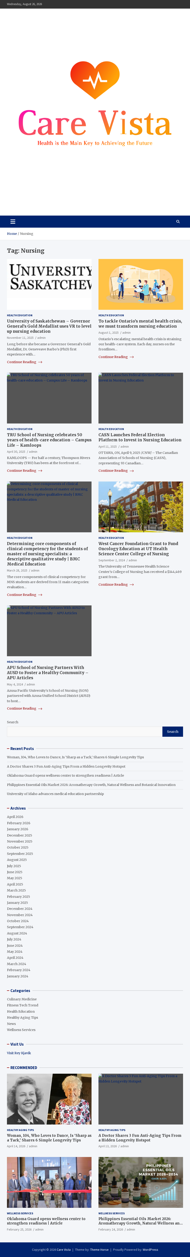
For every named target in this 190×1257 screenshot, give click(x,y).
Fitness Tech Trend (22, 1005)
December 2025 (19, 835)
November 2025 (19, 841)
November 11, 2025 (20, 338)
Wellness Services (21, 1030)
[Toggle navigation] (13, 222)
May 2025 (14, 878)
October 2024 (18, 921)
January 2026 (17, 829)
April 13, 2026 (107, 1146)
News (11, 1024)
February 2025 (18, 897)
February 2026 (18, 823)
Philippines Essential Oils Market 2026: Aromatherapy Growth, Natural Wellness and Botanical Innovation (91, 785)
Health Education (19, 315)
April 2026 (15, 817)
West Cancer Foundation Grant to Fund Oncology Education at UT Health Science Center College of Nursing (138, 548)
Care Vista (25, 198)
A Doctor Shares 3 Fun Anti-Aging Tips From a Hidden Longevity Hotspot (66, 766)
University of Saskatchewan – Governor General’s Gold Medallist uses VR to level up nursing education (49, 326)
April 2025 (15, 884)
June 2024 (15, 946)
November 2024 (20, 915)
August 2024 (17, 933)
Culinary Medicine (22, 999)
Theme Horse (99, 1249)
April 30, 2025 (16, 451)
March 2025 (16, 890)
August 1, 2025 (108, 332)
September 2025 (20, 854)
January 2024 (17, 976)
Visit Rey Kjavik (19, 1053)
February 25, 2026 (19, 1229)
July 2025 (14, 866)
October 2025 (17, 847)
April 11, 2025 (107, 446)
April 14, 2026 (16, 1146)
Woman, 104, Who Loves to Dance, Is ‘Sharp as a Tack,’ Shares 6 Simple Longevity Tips (75, 757)
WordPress (150, 1249)
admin (41, 338)
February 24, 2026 (110, 1229)
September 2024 (20, 927)
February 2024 (18, 970)
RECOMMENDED (23, 1067)
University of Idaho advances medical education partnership (55, 794)
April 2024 (15, 958)
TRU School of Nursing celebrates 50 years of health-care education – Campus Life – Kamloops (49, 440)
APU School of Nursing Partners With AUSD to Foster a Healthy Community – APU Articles (48, 672)
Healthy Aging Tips (22, 1017)
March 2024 (16, 964)
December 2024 (19, 909)
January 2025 (17, 903)
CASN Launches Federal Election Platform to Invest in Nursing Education (139, 437)
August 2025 (17, 860)
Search (12, 722)
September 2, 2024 (111, 560)
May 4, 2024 (15, 684)
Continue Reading (22, 362)
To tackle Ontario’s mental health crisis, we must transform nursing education (140, 324)
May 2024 (14, 952)
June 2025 (14, 872)
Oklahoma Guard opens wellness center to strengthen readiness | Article (65, 775)
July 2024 (14, 939)
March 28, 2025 (17, 570)
